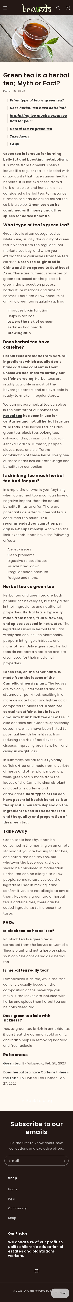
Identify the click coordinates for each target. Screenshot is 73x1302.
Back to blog (39, 1100)
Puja (11, 1199)
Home (13, 1189)
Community (17, 1208)
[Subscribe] (63, 1161)
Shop (12, 1218)
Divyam (29, 1290)
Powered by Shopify (47, 1290)
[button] (5, 8)
